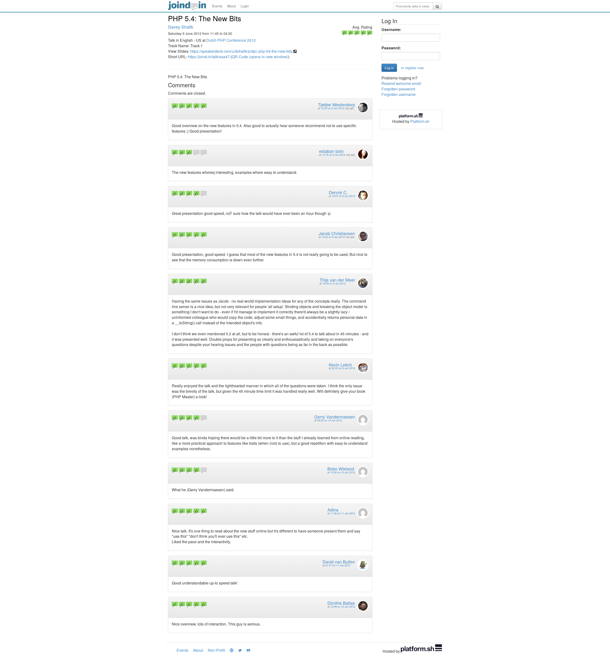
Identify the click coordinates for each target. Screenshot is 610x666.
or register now (412, 67)
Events (217, 6)
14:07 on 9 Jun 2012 (343, 196)
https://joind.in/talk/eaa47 (209, 56)
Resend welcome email (401, 83)
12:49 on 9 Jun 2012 (332, 108)
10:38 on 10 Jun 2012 (342, 472)
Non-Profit (216, 650)
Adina (332, 509)
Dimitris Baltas (341, 603)
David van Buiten (339, 561)
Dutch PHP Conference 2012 (231, 40)
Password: (391, 48)
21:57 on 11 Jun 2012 (337, 565)
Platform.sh (419, 121)
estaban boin (331, 151)
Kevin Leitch (340, 364)
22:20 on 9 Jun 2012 (343, 368)
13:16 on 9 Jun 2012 (333, 154)
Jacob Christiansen (337, 233)
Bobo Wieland (340, 468)
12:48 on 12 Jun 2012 (342, 606)
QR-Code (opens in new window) (260, 56)
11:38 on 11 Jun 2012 (342, 513)
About (231, 6)
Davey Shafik (180, 27)
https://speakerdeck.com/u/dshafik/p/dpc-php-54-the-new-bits (241, 51)
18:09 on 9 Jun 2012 (334, 283)
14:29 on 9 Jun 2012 (333, 237)
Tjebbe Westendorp (336, 104)
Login (245, 6)
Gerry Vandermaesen (334, 416)
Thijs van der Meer (337, 280)
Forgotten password (398, 89)
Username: (391, 29)
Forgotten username (398, 94)
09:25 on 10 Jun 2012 (329, 420)
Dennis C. (338, 192)
